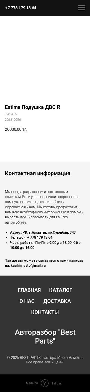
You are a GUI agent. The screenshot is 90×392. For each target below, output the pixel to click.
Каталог (60, 290)
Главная (29, 290)
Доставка (57, 301)
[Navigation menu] (81, 8)
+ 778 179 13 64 (39, 237)
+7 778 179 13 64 (20, 8)
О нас (27, 301)
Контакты (45, 312)
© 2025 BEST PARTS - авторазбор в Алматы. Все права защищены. (45, 359)
